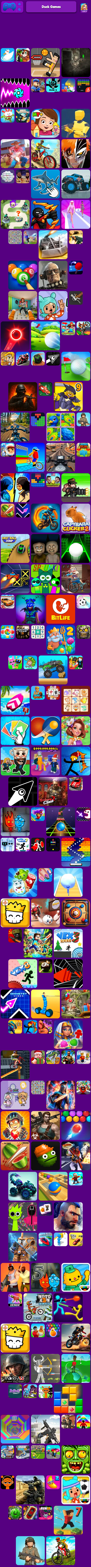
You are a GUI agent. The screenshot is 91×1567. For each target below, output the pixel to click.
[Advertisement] (45, 30)
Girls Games (85, 13)
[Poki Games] (9, 11)
